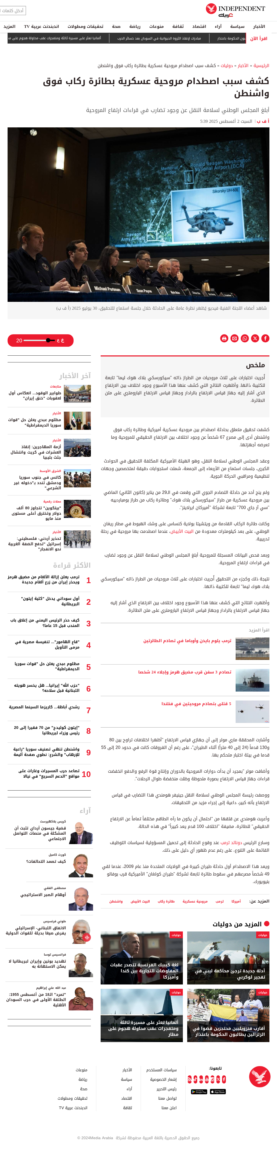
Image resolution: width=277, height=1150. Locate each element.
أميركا (236, 901)
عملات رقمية (52, 501)
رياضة (135, 26)
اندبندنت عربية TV (41, 26)
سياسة (237, 26)
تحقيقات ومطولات (85, 26)
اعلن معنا (169, 1107)
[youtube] (207, 1079)
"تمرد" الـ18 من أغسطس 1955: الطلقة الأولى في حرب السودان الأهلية (36, 1000)
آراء (218, 26)
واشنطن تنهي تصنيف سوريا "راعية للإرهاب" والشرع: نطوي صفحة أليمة (46, 752)
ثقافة (178, 26)
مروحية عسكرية (195, 901)
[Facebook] (224, 1079)
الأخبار (259, 26)
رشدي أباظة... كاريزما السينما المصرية (44, 707)
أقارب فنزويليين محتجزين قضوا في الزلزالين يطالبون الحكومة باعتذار (229, 1032)
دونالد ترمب (231, 842)
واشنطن (116, 901)
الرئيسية (261, 65)
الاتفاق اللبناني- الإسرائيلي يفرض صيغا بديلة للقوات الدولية (36, 930)
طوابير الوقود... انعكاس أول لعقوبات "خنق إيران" (35, 395)
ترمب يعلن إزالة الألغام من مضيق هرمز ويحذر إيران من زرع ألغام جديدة (44, 579)
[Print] (224, 338)
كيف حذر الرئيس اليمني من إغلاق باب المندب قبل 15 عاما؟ (45, 623)
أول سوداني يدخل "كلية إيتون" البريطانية (50, 601)
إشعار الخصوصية (163, 1079)
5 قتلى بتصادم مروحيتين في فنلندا (196, 704)
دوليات (227, 65)
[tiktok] (195, 1079)
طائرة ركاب (166, 901)
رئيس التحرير (167, 1088)
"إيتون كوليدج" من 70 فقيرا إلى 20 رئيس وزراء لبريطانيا (47, 730)
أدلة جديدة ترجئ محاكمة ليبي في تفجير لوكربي (230, 974)
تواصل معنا (167, 1098)
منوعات (156, 26)
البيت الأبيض (182, 531)
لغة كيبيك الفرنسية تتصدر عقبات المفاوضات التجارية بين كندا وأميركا (144, 971)
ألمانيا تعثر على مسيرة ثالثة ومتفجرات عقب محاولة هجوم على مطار (75, 38)
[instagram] (212, 1079)
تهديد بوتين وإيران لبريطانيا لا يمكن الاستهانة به (37, 964)
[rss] (189, 1079)
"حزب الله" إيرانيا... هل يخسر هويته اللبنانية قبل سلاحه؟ (47, 688)
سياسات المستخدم (161, 1069)
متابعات (55, 386)
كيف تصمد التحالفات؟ (46, 861)
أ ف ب (263, 121)
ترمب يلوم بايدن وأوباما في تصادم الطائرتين (187, 641)
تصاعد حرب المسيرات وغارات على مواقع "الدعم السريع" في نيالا (49, 773)
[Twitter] (218, 1079)
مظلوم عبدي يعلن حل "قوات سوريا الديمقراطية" (34, 422)
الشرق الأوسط (50, 471)
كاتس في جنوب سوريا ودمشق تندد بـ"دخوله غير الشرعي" (37, 483)
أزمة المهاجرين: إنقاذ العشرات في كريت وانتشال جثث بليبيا (36, 452)
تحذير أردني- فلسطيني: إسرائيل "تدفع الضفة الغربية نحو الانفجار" (34, 544)
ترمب (220, 901)
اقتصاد (199, 26)
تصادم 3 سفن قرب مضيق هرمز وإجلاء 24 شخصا (184, 672)
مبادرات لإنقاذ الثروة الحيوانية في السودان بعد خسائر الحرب (181, 38)
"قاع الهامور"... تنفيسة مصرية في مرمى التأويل (47, 644)
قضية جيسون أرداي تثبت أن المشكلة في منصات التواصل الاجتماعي (39, 833)
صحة (116, 26)
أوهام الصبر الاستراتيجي (43, 894)
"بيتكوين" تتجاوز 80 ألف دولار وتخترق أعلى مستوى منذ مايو (36, 513)
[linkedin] (201, 1079)
